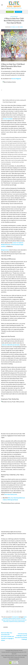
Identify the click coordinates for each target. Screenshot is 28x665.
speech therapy (21, 621)
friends (12, 620)
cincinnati (18, 618)
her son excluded (7, 118)
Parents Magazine (16, 78)
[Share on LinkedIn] (20, 611)
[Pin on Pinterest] (18, 611)
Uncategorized (14, 16)
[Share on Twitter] (12, 611)
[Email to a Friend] (15, 611)
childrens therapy (12, 618)
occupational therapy (13, 621)
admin (21, 26)
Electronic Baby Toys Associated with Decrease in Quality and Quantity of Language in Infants (7, 636)
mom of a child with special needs (10, 344)
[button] (2, 5)
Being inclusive (5, 250)
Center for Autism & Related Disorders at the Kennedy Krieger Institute (12, 244)
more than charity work (10, 494)
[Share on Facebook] (10, 611)
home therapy (18, 620)
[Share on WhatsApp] (7, 611)
